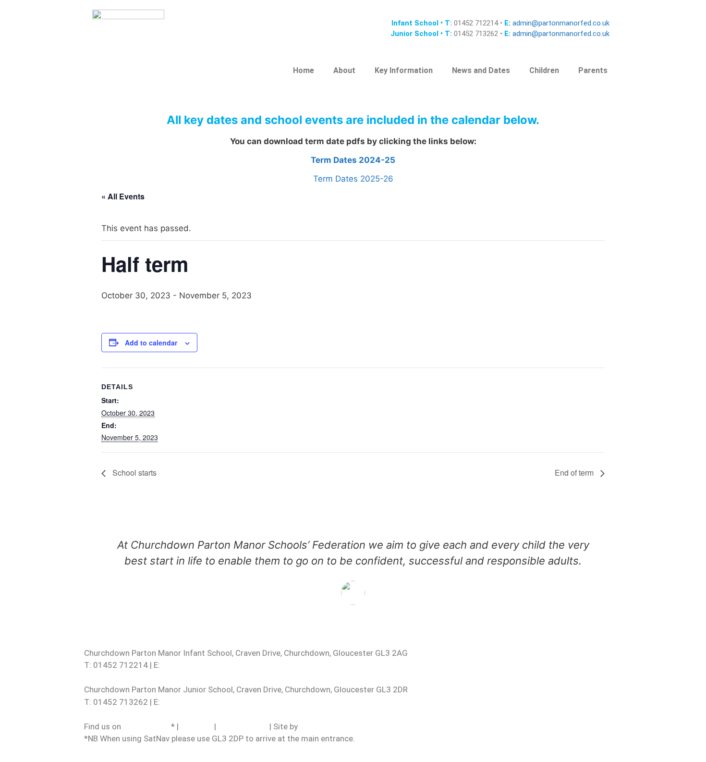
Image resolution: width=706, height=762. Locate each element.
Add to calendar (151, 342)
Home (303, 70)
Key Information (404, 70)
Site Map (196, 726)
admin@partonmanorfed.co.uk (560, 23)
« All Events (123, 196)
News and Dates (481, 70)
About (344, 70)
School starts (133, 472)
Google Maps (147, 726)
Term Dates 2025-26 (353, 179)
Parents (593, 70)
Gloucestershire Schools (344, 726)
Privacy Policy (243, 726)
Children (544, 70)
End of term (575, 472)
